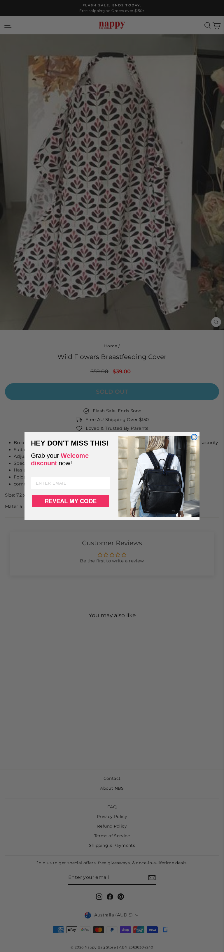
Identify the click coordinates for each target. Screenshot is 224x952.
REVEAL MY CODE (71, 501)
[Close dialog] (194, 437)
